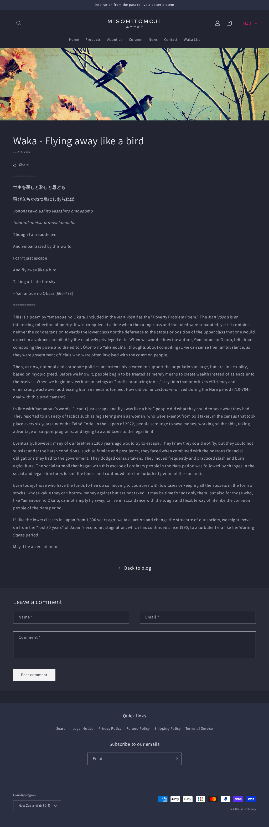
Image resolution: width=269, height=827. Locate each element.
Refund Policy (138, 728)
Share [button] (24, 164)
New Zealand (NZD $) (34, 805)
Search (62, 728)
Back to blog (137, 568)
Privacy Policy (110, 728)
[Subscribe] (176, 759)
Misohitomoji (248, 809)
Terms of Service (199, 728)
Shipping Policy (167, 728)
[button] (19, 23)
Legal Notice (83, 728)
